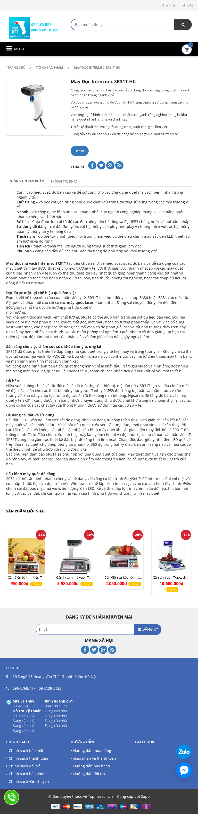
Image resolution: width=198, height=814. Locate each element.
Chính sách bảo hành (27, 773)
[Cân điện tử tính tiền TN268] (26, 557)
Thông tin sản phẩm (26, 181)
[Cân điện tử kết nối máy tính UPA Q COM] (123, 557)
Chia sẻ (78, 166)
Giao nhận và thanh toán (94, 758)
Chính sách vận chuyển (29, 781)
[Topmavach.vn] (33, 27)
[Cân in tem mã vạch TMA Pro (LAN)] (75, 557)
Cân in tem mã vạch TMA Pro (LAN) (83, 577)
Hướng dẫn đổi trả (89, 773)
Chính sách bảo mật (26, 750)
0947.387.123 (50, 688)
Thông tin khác (64, 181)
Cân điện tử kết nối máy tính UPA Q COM (135, 577)
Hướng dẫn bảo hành (91, 766)
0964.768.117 (24, 688)
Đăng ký (187, 5)
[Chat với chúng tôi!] (184, 770)
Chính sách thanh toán (28, 758)
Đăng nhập (168, 5)
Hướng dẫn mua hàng (92, 750)
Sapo (145, 796)
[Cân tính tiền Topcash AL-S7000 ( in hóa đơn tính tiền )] (172, 557)
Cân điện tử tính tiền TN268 (29, 577)
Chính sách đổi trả (24, 766)
